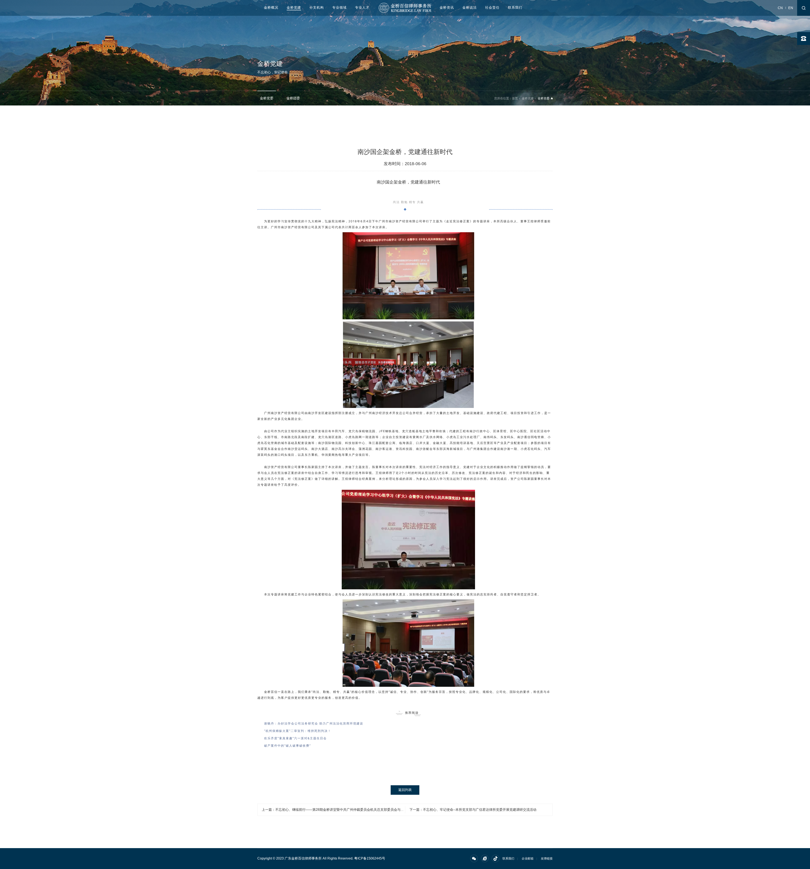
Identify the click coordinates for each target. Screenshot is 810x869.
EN (790, 8)
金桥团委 (293, 98)
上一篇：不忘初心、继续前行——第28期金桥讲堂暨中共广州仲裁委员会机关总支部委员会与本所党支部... (341, 809)
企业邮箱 (527, 858)
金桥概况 (271, 7)
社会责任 (492, 7)
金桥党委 (266, 98)
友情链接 (547, 858)
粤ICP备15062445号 (369, 858)
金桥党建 (294, 7)
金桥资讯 (447, 7)
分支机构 (316, 7)
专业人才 (362, 7)
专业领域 (339, 7)
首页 (515, 98)
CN (780, 8)
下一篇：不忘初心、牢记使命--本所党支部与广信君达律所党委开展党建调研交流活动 (472, 809)
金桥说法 (469, 7)
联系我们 (515, 7)
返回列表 (405, 790)
